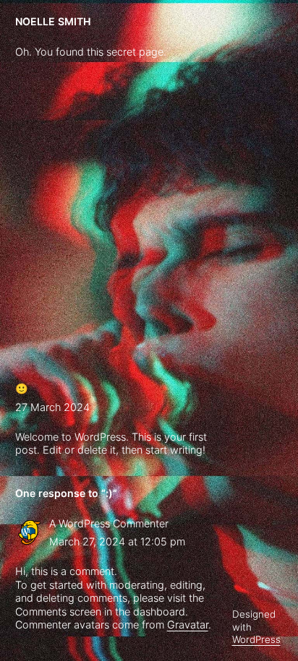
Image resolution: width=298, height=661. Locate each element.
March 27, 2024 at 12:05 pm (117, 541)
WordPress (256, 639)
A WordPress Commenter (109, 523)
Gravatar (187, 624)
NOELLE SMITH (53, 21)
